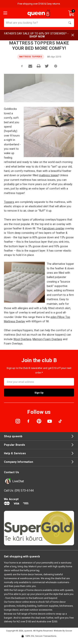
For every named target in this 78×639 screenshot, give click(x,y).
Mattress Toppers (30, 56)
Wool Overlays (22, 339)
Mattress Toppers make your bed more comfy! (39, 45)
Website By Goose (63, 631)
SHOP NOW (37, 36)
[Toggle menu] (5, 13)
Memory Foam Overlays (47, 339)
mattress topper (48, 175)
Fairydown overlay (53, 228)
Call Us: (19, 490)
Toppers (9, 202)
